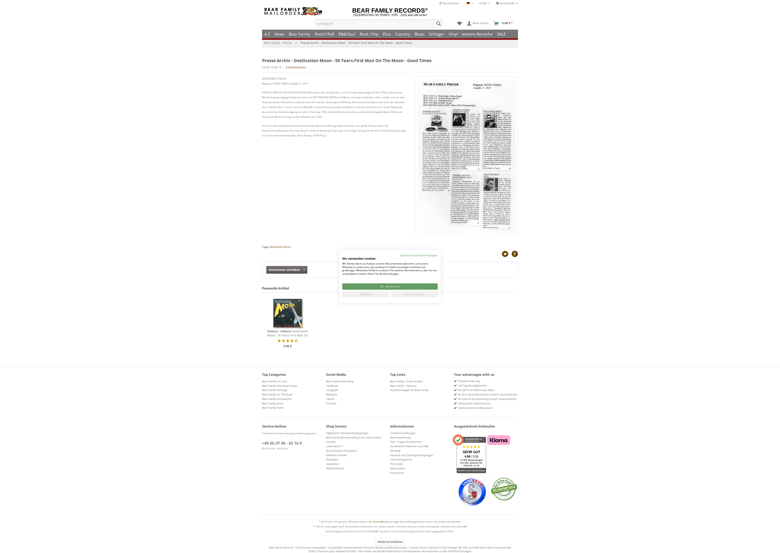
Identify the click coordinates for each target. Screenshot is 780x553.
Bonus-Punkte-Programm (341, 451)
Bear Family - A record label (406, 381)
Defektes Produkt (336, 455)
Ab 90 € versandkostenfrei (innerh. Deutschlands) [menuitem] (487, 394)
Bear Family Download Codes (279, 386)
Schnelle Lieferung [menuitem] (469, 381)
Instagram (332, 390)
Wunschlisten (450, 3)
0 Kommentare (296, 67)
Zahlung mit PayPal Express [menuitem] (474, 403)
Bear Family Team (272, 407)
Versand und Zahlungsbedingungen (411, 455)
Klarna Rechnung (400, 437)
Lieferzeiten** (334, 446)
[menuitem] (379, 23)
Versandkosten (381, 521)
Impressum (397, 473)
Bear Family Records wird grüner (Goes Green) (353, 437)
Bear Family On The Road (277, 394)
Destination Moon (280, 247)
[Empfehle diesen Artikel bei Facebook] (514, 254)
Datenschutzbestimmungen (419, 255)
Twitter (330, 399)
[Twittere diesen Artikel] (506, 254)
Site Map (395, 451)
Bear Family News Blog (339, 381)
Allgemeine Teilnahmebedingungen (347, 433)
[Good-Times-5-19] (467, 155)
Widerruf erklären (390, 542)
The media (396, 464)
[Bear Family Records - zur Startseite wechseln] (294, 11)
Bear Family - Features (403, 386)
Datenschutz (397, 468)
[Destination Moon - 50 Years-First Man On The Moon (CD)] (287, 313)
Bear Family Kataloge (274, 390)
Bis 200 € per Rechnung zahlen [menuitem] (476, 390)
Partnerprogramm (401, 459)
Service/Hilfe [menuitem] (507, 3)
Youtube (331, 403)
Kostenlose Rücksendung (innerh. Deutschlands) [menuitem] (487, 399)
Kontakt (331, 442)
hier (465, 526)
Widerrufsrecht (335, 468)
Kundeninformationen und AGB (409, 446)
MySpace (331, 394)
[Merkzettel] (459, 23)
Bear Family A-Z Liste (274, 381)
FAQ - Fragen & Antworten (405, 442)
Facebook (332, 386)
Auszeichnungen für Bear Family (409, 390)
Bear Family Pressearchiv (277, 399)
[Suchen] (438, 23)
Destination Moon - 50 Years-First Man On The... (287, 333)
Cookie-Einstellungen (402, 433)
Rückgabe (332, 459)
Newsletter (332, 464)
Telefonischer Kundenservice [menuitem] (475, 408)
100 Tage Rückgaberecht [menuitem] (472, 385)
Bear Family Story (272, 403)
